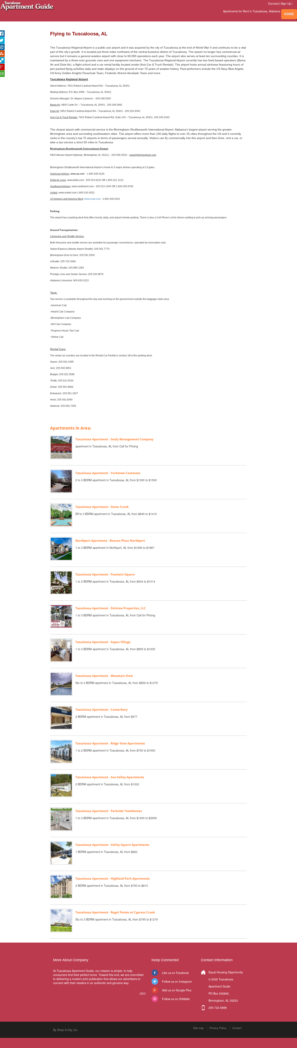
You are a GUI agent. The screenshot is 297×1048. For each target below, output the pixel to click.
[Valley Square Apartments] (61, 853)
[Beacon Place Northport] (61, 548)
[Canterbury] (61, 717)
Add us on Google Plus (176, 990)
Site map (198, 1028)
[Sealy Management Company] (61, 447)
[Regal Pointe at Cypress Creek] (61, 920)
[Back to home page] (27, 6)
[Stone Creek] (61, 515)
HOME (289, 14)
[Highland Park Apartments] (61, 886)
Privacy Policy (218, 1028)
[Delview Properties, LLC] (61, 616)
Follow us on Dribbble (176, 999)
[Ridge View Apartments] (61, 751)
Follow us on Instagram (177, 981)
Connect (273, 3)
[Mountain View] (61, 684)
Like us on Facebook (175, 973)
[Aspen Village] (61, 650)
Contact (236, 1028)
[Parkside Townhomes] (61, 819)
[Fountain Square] (61, 582)
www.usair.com (92, 198)
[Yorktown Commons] (61, 481)
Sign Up (286, 3)
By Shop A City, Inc (65, 1030)
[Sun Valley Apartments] (61, 785)
